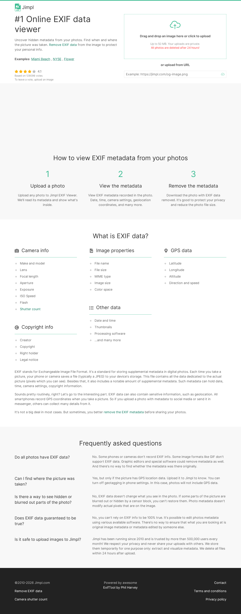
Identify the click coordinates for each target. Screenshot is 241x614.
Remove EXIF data (63, 45)
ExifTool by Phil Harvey (120, 587)
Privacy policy (216, 599)
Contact (220, 583)
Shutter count (30, 309)
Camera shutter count (31, 599)
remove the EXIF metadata (124, 412)
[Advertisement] (120, 122)
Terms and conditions (210, 591)
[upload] (222, 74)
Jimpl (28, 7)
